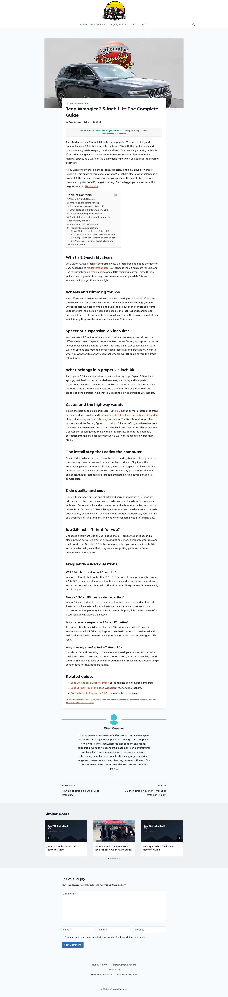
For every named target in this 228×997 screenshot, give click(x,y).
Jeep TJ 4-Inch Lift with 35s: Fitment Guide (159, 848)
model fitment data (97, 268)
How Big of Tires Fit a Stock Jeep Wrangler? (81, 790)
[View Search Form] (193, 24)
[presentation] (66, 831)
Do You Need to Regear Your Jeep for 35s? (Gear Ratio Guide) (113, 848)
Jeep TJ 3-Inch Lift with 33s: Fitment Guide (62, 848)
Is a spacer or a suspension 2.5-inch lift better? (96, 238)
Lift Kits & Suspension (77, 103)
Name (67, 929)
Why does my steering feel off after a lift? (94, 241)
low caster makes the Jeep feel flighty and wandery (128, 415)
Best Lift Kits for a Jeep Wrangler (90, 682)
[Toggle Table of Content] (115, 195)
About (144, 24)
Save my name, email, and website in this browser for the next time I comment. (105, 937)
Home (83, 24)
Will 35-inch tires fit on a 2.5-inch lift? (91, 231)
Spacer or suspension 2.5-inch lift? (88, 206)
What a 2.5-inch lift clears (82, 199)
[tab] (108, 858)
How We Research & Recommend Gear (114, 974)
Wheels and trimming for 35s (84, 202)
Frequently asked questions (84, 228)
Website (139, 929)
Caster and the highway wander (86, 213)
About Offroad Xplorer (124, 964)
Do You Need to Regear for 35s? (89, 693)
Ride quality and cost (80, 220)
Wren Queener (75, 122)
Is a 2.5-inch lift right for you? (85, 224)
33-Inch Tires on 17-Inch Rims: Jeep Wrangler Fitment (145, 790)
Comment (69, 893)
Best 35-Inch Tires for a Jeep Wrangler (93, 687)
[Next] (179, 838)
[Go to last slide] (49, 838)
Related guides (78, 244)
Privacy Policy (99, 964)
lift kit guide (91, 186)
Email (103, 929)
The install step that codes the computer (90, 217)
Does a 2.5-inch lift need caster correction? (95, 234)
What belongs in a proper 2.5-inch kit (89, 210)
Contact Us (114, 969)
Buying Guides (118, 24)
